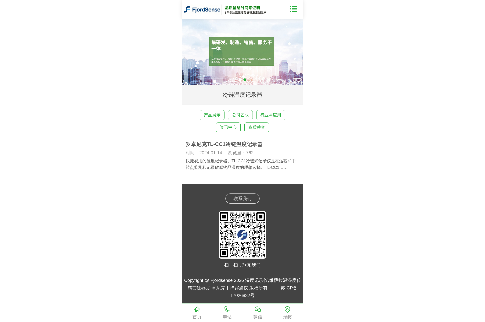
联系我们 (242, 198)
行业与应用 (270, 115)
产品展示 (212, 115)
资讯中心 (228, 127)
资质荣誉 (256, 127)
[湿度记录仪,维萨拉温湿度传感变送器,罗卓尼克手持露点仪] (228, 8)
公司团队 (240, 115)
